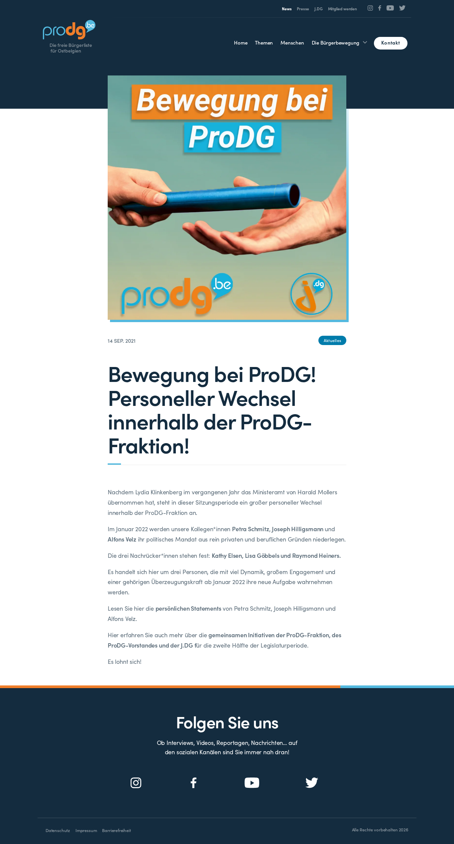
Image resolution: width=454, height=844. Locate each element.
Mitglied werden (342, 8)
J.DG (318, 8)
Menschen (292, 42)
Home (240, 42)
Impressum (86, 830)
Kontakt (390, 42)
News (286, 8)
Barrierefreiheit (116, 830)
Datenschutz (58, 830)
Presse (303, 8)
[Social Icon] (370, 8)
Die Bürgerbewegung (336, 42)
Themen (264, 42)
